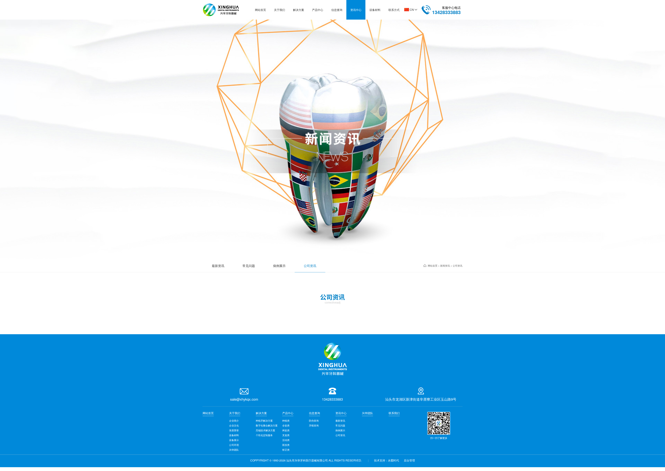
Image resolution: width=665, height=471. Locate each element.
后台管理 (409, 460)
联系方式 (394, 10)
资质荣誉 (234, 430)
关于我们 (279, 10)
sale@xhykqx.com (244, 399)
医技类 (286, 445)
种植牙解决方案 (264, 420)
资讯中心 (355, 10)
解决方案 (298, 10)
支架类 (286, 435)
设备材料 (374, 10)
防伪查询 (314, 420)
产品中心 (317, 10)
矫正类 (286, 449)
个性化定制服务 (264, 435)
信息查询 (336, 10)
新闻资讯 (445, 265)
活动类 (286, 440)
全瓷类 (286, 425)
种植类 (286, 420)
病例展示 (340, 430)
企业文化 (234, 425)
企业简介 (234, 420)
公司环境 (234, 445)
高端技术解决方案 (265, 430)
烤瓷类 (286, 430)
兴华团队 (234, 449)
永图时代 (393, 460)
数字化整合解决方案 (267, 425)
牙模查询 (314, 425)
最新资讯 (340, 420)
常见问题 (340, 425)
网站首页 (260, 10)
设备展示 (234, 440)
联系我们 (394, 413)
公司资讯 (340, 435)
